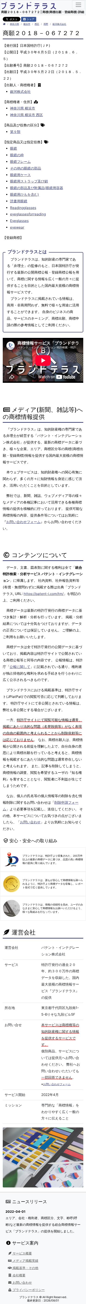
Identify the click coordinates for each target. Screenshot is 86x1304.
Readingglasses (23, 208)
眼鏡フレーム (20, 161)
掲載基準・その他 (25, 1268)
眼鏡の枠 (17, 155)
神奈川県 (14, 24)
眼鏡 (13, 148)
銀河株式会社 (59, 24)
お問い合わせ (30, 822)
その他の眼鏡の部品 (25, 168)
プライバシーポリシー (28, 1290)
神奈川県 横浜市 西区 (26, 115)
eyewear (17, 227)
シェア (30, 19)
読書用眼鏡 (18, 201)
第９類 (15, 132)
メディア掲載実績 (25, 1260)
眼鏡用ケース (20, 175)
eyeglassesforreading (28, 214)
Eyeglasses (19, 221)
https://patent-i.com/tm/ (44, 594)
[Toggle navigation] (78, 4)
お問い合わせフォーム (23, 522)
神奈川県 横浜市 (22, 108)
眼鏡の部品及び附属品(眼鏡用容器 (36, 188)
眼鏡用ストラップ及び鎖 (29, 181)
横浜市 (26, 24)
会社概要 (18, 1275)
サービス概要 (22, 1253)
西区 (37, 24)
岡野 (46, 24)
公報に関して (20, 667)
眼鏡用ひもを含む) (24, 194)
